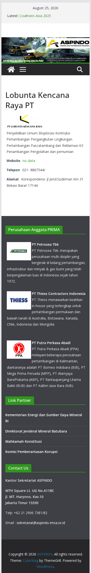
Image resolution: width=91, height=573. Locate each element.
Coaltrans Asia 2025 (35, 15)
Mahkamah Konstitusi (23, 441)
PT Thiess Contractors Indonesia (58, 293)
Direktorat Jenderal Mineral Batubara (36, 431)
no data (29, 160)
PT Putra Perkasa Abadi (51, 342)
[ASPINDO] (11, 69)
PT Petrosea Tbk (45, 244)
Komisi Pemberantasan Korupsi (31, 451)
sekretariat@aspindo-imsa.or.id (41, 522)
